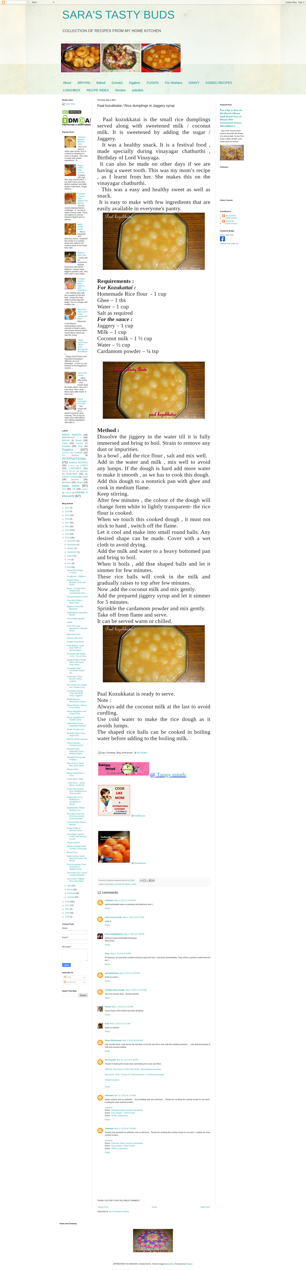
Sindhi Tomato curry (75, 729)
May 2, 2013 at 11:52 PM (122, 1007)
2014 (67, 534)
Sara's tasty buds (226, 235)
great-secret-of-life (113, 917)
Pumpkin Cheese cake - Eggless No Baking (83, 198)
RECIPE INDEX (98, 90)
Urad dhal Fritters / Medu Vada (75, 601)
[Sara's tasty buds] (222, 241)
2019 (67, 515)
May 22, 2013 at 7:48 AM (125, 1128)
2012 (67, 902)
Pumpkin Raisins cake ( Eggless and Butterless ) (82, 285)
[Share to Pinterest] (153, 880)
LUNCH (84, 465)
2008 (67, 917)
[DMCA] (71, 113)
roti (73, 489)
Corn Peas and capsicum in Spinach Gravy (77, 628)
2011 (67, 905)
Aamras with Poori (75, 638)
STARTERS (71, 474)
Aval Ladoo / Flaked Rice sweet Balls (75, 880)
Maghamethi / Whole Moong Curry (76, 809)
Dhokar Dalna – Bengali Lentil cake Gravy (76, 582)
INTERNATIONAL (74, 458)
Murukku (84, 471)
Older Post (205, 1207)
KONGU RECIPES (219, 82)
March (70, 889)
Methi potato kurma (80, 226)
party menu (71, 485)
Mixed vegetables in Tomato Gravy (75, 718)
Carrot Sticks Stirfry (75, 779)
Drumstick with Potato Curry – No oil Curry (77, 655)
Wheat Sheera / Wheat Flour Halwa (76, 706)
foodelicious (139, 816)
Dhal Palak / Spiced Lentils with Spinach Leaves (77, 836)
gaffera (171, 1264)
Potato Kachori (73, 843)
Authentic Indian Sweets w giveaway (127, 1110)
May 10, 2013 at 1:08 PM (127, 1060)
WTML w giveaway (119, 1116)
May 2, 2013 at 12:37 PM (133, 917)
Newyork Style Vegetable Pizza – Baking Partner (76, 751)
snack (133, 884)
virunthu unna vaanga (114, 990)
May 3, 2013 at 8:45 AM (133, 1040)
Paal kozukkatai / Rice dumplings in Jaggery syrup (76, 866)
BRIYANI (84, 82)
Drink (80, 446)
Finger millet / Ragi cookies (81, 169)
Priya (107, 953)
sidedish (137, 90)
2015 (67, 530)
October (71, 548)
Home (154, 1207)
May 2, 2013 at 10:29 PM (136, 990)
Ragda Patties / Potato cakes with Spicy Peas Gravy (76, 662)
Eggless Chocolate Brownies (75, 607)
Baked (100, 82)
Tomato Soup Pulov (75, 642)
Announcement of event (77, 597)
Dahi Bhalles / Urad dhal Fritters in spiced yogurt (75, 647)
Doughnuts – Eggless (76, 576)
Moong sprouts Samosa (77, 739)
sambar (85, 489)
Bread (79, 440)
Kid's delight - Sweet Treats (123, 1113)
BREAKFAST (68, 437)
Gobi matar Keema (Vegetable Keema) (76, 724)
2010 (67, 909)
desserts (66, 482)
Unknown (109, 900)
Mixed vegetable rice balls (82, 401)
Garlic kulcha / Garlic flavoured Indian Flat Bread (77, 858)
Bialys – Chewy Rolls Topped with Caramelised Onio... (77, 590)
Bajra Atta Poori (73, 634)
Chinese (79, 443)
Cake (64, 443)
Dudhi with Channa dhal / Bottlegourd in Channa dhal (77, 791)
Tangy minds (171, 775)
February (71, 893)
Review (120, 90)
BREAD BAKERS (71, 434)
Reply (107, 908)
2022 (67, 508)
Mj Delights (142, 752)
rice (64, 489)
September (72, 552)
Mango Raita (72, 769)
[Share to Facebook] (150, 880)
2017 (67, 523)
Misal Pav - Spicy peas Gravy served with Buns (82, 314)
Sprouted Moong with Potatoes (76, 758)
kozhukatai (109, 884)
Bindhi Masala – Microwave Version (76, 700)
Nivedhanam (140, 863)
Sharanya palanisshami (231, 222)
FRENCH (65, 453)
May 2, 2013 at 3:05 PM (129, 973)
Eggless (134, 82)
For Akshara (173, 82)
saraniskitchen (111, 973)
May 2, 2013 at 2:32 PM (121, 953)
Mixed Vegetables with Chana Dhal (76, 712)
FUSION (153, 82)
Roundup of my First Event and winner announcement (75, 816)
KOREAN (71, 465)
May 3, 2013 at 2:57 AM (120, 1024)
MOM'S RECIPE (69, 471)
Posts (68, 977)
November (72, 545)
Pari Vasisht (110, 1060)
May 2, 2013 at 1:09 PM (134, 934)
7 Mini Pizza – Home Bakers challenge (76, 784)
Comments (71, 982)
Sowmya (108, 1108)
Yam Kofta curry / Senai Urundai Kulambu (77, 874)
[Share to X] (147, 880)
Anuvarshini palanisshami (231, 217)
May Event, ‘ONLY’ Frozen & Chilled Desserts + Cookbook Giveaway (134, 1074)
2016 (67, 526)
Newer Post (103, 1207)
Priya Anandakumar (114, 934)
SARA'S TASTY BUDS (118, 14)
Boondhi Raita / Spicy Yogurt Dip (76, 734)
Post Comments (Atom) (119, 1211)
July (69, 559)
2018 (67, 519)
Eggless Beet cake (82, 254)
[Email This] (141, 880)
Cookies (66, 446)
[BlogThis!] (144, 880)
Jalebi (69, 622)
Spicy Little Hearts (82, 374)
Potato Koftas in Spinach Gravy (74, 829)
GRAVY (194, 82)
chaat (85, 476)
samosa (68, 493)
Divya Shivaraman (113, 1040)
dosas (80, 482)
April (69, 886)
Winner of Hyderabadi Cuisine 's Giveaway (77, 847)
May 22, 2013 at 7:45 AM (125, 1095)
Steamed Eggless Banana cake (81, 140)
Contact (117, 82)
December (72, 541)
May (69, 567)
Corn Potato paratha (75, 619)
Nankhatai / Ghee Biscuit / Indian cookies (74, 678)
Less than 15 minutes (122, 884)
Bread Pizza (72, 852)
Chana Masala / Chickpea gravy (75, 744)
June (69, 563)
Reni (107, 1024)
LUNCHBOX (71, 90)
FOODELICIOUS (112, 1080)
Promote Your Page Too (229, 243)
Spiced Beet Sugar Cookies (75, 571)
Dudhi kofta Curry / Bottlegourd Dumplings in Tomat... (75, 800)
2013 (67, 538)
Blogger (189, 1264)
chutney (75, 479)
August (70, 556)
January (71, 897)
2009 (67, 913)
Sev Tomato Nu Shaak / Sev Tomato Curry (77, 686)
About (67, 82)
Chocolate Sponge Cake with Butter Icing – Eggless (75, 693)
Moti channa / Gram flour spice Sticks (75, 764)
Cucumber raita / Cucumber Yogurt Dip (75, 670)
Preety (108, 1007)
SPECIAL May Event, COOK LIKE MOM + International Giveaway (133, 1069)
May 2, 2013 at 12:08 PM (125, 900)
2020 (67, 511)
